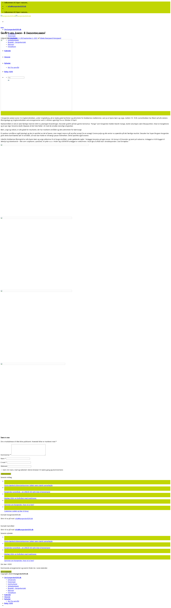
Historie (7, 597)
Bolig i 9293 (8, 603)
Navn (3, 458)
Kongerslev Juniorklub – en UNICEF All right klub (22, 492)
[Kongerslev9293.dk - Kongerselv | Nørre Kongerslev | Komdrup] (16, 16)
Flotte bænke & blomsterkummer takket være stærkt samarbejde (28, 485)
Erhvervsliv (12, 580)
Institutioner (12, 584)
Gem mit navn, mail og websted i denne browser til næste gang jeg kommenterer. (33, 470)
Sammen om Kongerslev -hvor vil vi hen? (19, 505)
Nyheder (2, 27)
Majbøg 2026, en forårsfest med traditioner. (20, 498)
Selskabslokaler (13, 586)
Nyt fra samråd (13, 601)
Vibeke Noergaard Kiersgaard (50, 38)
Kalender (7, 595)
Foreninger (12, 36)
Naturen (11, 590)
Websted (4, 466)
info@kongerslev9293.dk (24, 518)
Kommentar (6, 455)
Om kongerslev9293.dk (12, 29)
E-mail (4, 462)
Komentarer (45, 492)
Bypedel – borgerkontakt (17, 588)
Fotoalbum (12, 592)
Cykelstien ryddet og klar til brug (16, 511)
